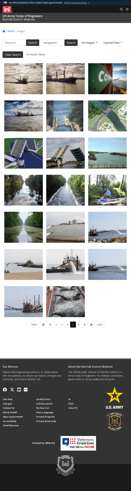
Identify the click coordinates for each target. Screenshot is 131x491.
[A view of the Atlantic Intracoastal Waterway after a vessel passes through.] (23, 227)
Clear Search (13, 55)
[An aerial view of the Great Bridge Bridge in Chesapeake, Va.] (107, 115)
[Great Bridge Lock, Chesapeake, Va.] (65, 115)
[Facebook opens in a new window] (5, 389)
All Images (88, 43)
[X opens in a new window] (12, 389)
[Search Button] (120, 9)
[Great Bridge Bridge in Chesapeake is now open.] (65, 153)
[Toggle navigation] (125, 9)
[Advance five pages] (91, 325)
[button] (77, 2)
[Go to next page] (85, 325)
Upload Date (112, 43)
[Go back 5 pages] (43, 325)
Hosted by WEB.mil (43, 443)
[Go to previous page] (50, 325)
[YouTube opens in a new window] (19, 389)
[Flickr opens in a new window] (25, 389)
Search (32, 43)
